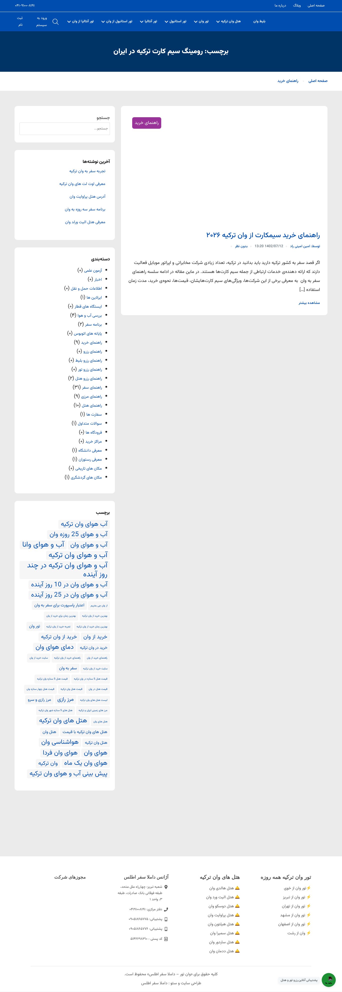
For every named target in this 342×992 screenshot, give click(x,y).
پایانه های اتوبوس (88, 334)
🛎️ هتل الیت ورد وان (223, 897)
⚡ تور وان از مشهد (295, 915)
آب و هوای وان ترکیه (78, 555)
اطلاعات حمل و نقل (86, 289)
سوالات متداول (90, 424)
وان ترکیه (48, 763)
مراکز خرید (93, 442)
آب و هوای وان (88, 545)
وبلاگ (297, 5)
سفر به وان (68, 668)
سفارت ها (94, 415)
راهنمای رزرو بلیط (88, 361)
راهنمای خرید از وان (97, 658)
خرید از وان (95, 637)
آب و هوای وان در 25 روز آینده (69, 595)
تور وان (204, 21)
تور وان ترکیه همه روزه (286, 877)
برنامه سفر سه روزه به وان (85, 210)
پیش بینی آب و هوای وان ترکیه (68, 773)
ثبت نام (20, 21)
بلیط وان (259, 21)
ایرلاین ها (94, 298)
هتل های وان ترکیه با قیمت (85, 732)
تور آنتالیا (151, 21)
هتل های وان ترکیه (63, 720)
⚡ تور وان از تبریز (297, 897)
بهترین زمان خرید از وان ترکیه (92, 627)
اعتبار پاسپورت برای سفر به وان (59, 605)
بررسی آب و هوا (90, 316)
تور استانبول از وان (119, 21)
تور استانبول (177, 21)
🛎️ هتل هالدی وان (224, 888)
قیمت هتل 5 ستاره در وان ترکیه (90, 679)
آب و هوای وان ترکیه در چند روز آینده (67, 570)
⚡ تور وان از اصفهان (294, 924)
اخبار (98, 280)
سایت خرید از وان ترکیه (95, 669)
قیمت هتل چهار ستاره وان (40, 689)
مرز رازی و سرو (39, 700)
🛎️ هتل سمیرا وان (225, 933)
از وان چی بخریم (99, 606)
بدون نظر (241, 246)
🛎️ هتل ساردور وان (224, 942)
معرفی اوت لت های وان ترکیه (82, 184)
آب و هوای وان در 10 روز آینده (69, 584)
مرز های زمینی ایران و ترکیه (93, 710)
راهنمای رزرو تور (90, 370)
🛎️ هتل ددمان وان (224, 951)
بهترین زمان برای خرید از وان (61, 616)
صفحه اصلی (316, 5)
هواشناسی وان (60, 742)
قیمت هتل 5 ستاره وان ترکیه (52, 679)
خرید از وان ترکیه (59, 637)
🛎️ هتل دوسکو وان (224, 906)
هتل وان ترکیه (231, 21)
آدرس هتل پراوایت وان (87, 197)
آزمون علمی (93, 271)
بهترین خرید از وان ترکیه (94, 616)
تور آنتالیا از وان (83, 21)
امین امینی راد (305, 246)
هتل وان (49, 732)
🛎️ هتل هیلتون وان (224, 924)
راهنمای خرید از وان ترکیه (67, 658)
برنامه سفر (93, 325)
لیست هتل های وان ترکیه (93, 700)
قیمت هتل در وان (98, 689)
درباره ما (280, 5)
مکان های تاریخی (88, 469)
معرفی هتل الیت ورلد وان (85, 222)
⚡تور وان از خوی (297, 888)
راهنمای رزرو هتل (88, 379)
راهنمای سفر (92, 388)
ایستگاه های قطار (88, 307)
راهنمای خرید (287, 81)
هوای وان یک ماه (85, 763)
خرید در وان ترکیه (93, 648)
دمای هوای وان (55, 647)
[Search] (26, 129)
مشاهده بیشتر (309, 303)
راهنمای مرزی (91, 397)
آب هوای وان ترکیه (84, 524)
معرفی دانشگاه (90, 451)
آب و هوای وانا (43, 544)
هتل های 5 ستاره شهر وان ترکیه (55, 710)
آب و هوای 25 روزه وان (78, 534)
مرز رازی (65, 699)
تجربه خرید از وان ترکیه (58, 627)
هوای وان (95, 753)
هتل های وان (100, 722)
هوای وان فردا (60, 753)
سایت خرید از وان (39, 658)
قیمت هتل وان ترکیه (71, 689)
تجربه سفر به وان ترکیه (87, 171)
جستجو (103, 117)
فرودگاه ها (94, 433)
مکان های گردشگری (86, 478)
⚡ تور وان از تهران (296, 906)
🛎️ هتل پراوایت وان (224, 915)
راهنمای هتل (92, 406)
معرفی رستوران (90, 460)
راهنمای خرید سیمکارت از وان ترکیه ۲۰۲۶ (263, 235)
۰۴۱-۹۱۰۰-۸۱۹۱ (25, 5)
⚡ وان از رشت (299, 933)
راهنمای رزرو (92, 352)
